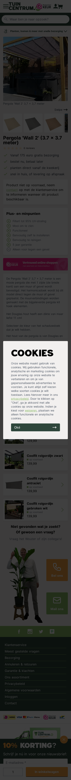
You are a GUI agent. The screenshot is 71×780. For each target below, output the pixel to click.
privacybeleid (20, 398)
